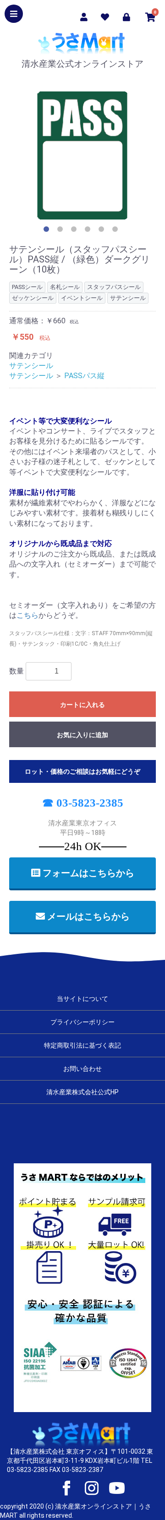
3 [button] (75, 230)
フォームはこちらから (87, 872)
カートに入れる (82, 704)
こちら (27, 615)
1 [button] (48, 230)
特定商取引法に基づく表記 (82, 1045)
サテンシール (31, 365)
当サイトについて (82, 998)
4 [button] (89, 230)
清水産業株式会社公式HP (82, 1092)
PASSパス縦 (84, 375)
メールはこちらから (87, 916)
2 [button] (61, 230)
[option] (82, 155)
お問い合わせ (82, 1068)
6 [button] (116, 230)
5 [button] (103, 230)
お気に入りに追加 (82, 735)
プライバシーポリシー (82, 1022)
